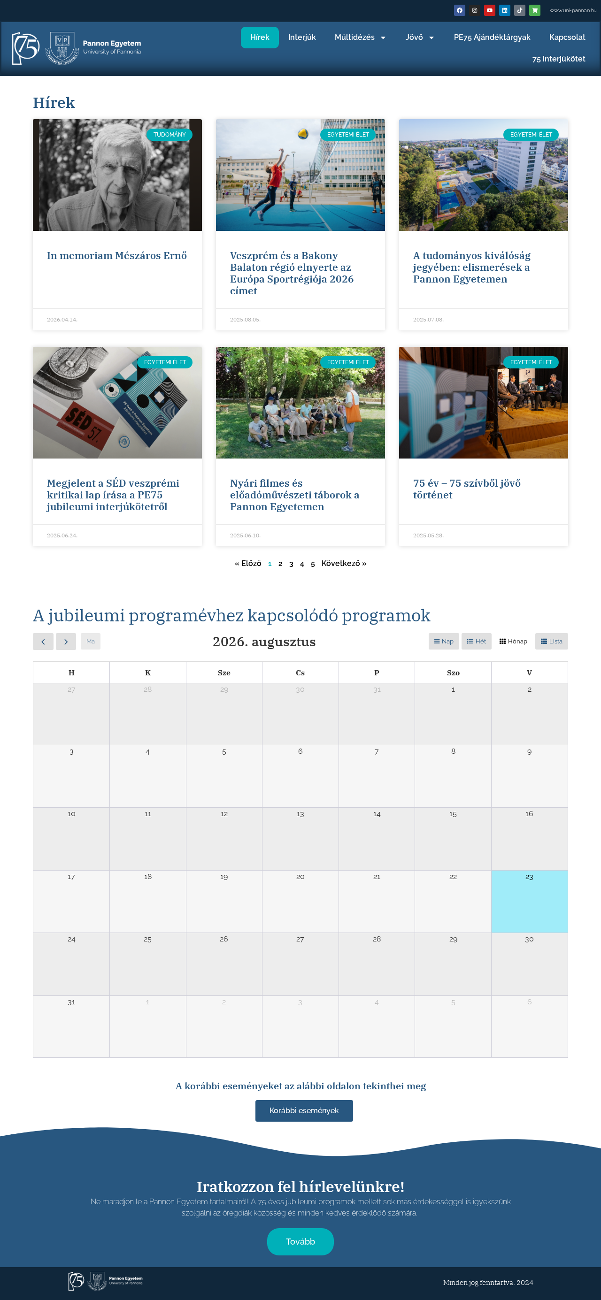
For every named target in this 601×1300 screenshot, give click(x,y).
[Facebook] (459, 10)
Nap (448, 641)
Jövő (414, 37)
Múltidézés (355, 37)
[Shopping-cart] (534, 10)
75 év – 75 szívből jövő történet (467, 488)
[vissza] (43, 641)
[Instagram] (474, 10)
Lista (555, 641)
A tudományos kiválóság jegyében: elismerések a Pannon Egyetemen (472, 267)
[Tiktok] (519, 10)
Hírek (260, 37)
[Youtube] (489, 10)
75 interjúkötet (559, 58)
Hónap (517, 641)
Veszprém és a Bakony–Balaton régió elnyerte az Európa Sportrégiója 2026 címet (292, 273)
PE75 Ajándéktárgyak (492, 37)
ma (90, 641)
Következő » (344, 563)
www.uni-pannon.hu (573, 11)
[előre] (66, 641)
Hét (481, 641)
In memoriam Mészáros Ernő (117, 255)
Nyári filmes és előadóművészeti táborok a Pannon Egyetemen (295, 494)
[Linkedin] (504, 10)
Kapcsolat (567, 37)
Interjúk (302, 37)
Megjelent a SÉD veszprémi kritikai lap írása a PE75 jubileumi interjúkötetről (113, 494)
